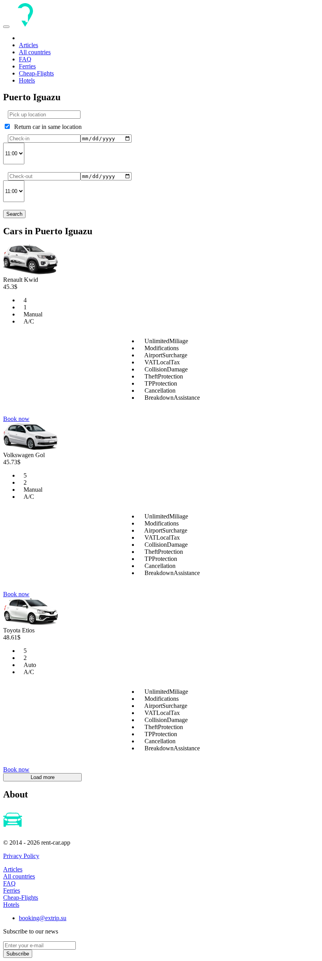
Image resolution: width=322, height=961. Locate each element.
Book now (16, 418)
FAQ (25, 59)
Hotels (27, 80)
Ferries (27, 66)
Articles (28, 45)
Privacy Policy (21, 856)
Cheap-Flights (36, 73)
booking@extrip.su (42, 918)
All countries (35, 52)
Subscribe (17, 954)
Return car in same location (46, 126)
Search (14, 214)
